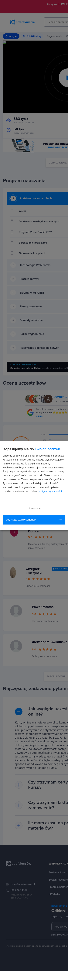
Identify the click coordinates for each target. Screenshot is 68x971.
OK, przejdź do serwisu (21, 519)
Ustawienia (34, 508)
